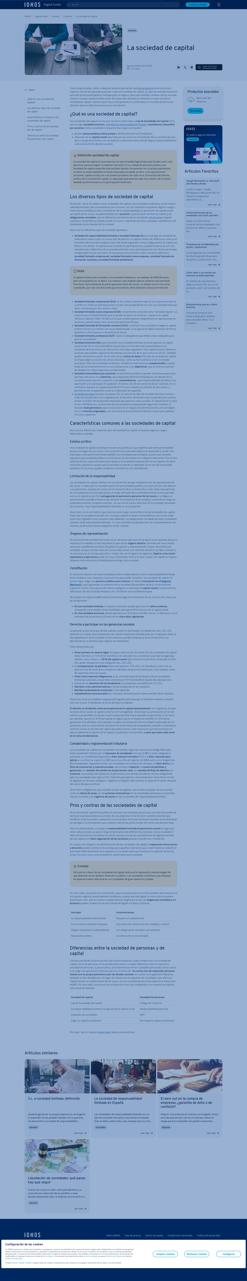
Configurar (49, 1256)
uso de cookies (91, 1256)
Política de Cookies (114, 1256)
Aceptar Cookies (24, 1263)
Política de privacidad (13, 1258)
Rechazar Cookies (197, 1254)
